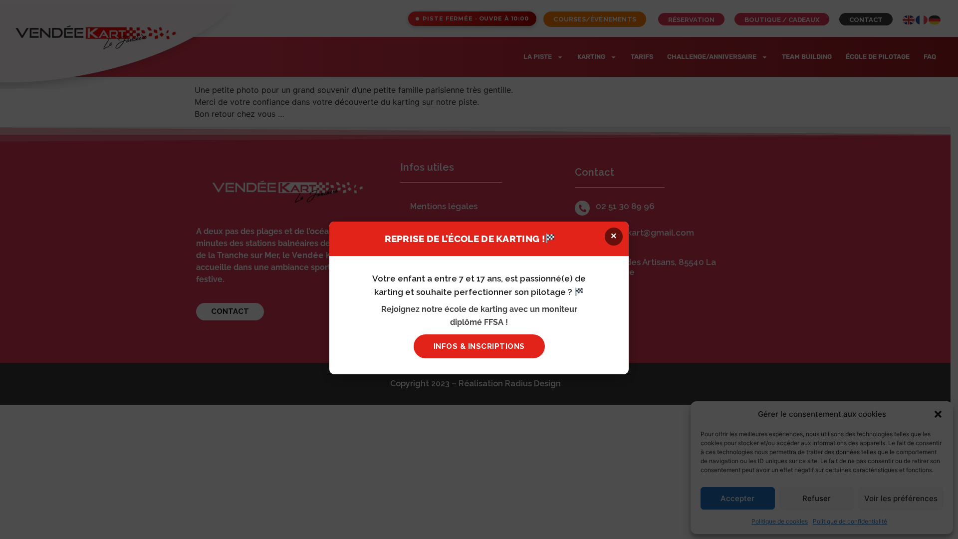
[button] (614, 237)
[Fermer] (766, 181)
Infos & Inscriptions (479, 346)
